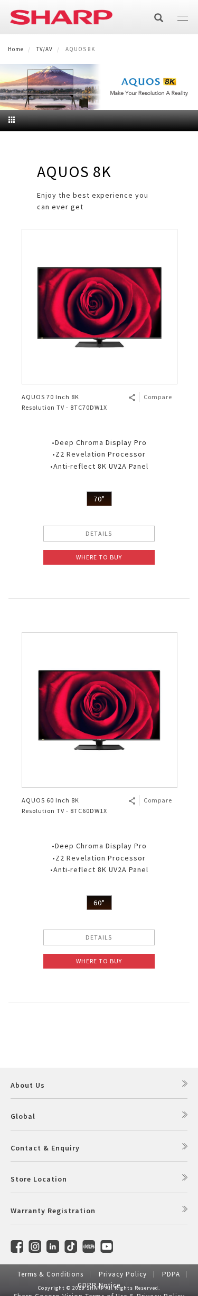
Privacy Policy (123, 1274)
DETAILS (99, 533)
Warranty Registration (53, 1210)
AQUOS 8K (74, 171)
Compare (158, 397)
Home (16, 49)
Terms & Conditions (50, 1274)
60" (99, 902)
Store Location (39, 1179)
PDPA (171, 1274)
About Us (28, 1085)
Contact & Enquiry (45, 1148)
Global (23, 1116)
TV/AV (44, 49)
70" (99, 499)
